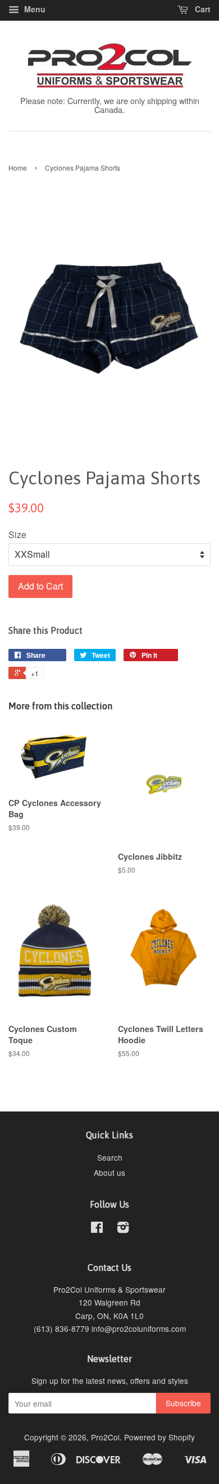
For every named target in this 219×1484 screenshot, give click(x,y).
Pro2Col (105, 1437)
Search (109, 1157)
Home (17, 167)
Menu (33, 9)
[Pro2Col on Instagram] (123, 1229)
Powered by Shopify (159, 1437)
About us (109, 1172)
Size (17, 534)
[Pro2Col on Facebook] (96, 1229)
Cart (202, 9)
